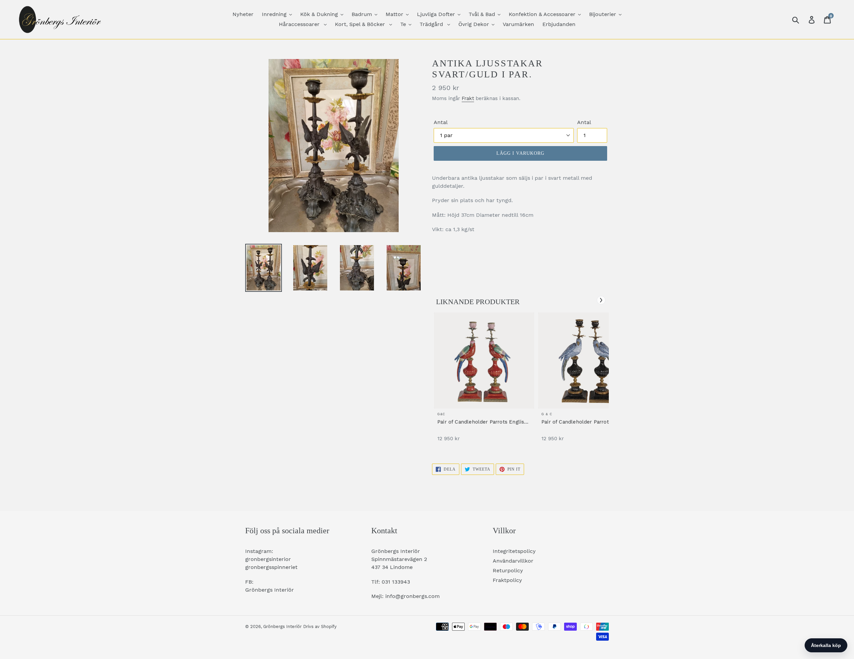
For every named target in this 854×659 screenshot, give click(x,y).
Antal (441, 122)
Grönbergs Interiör (282, 626)
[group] (484, 380)
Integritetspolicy (514, 551)
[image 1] (484, 360)
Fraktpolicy (507, 580)
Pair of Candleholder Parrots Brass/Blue (576, 422)
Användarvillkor (513, 561)
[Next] (601, 300)
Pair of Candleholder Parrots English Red (482, 422)
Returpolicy (508, 570)
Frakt (468, 98)
